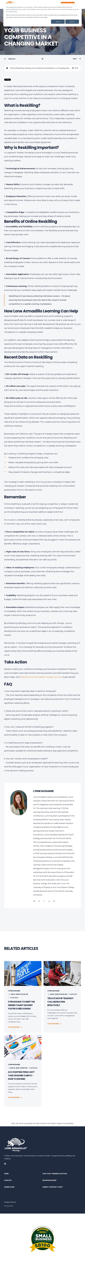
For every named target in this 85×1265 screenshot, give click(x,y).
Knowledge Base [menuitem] (49, 1180)
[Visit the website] (39, 901)
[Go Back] (42, 59)
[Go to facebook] (44, 901)
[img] (73, 68)
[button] (7, 68)
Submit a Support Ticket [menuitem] (52, 1187)
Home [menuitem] (6, 1174)
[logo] (16, 1144)
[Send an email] (35, 901)
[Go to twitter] (53, 901)
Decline (72, 21)
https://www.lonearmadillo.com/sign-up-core (41, 677)
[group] (42, 68)
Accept (58, 21)
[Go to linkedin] (49, 901)
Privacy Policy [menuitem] (8, 1206)
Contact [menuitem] (8, 1180)
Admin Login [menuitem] (9, 1187)
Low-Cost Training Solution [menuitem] (54, 1174)
